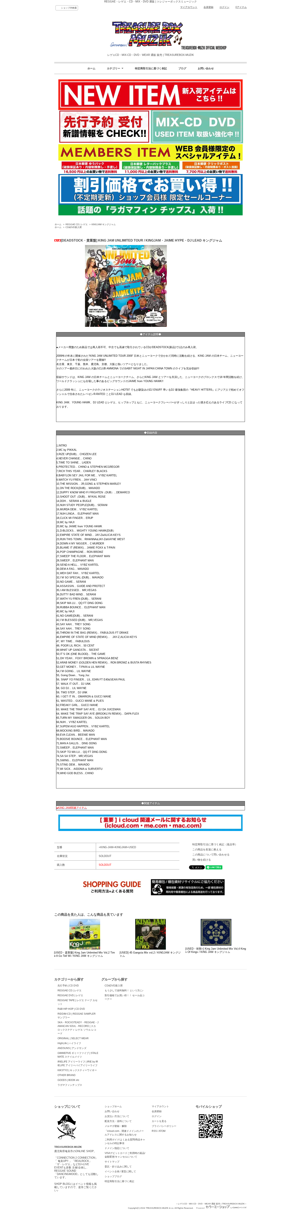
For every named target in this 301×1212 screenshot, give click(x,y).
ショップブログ (113, 1176)
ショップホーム (113, 1106)
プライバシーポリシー (164, 1126)
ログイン (224, 7)
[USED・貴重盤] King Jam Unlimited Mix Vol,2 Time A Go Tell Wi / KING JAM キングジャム (84, 954)
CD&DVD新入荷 (74, 227)
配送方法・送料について (118, 1121)
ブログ (182, 68)
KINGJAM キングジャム (104, 224)
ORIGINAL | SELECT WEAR (73, 1038)
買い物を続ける (201, 859)
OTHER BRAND (67, 1075)
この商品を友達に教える (207, 849)
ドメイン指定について (117, 1148)
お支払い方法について (117, 1116)
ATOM (162, 1131)
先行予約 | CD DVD (68, 985)
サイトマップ (112, 1161)
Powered (200, 1208)
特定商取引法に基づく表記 (151, 68)
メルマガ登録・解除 (116, 1126)
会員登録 (208, 7)
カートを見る (159, 1121)
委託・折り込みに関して (118, 1166)
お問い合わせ (206, 68)
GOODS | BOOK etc (68, 1080)
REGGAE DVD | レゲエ (70, 995)
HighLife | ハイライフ (69, 1043)
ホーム (91, 68)
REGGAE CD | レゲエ (77, 224)
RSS (154, 1131)
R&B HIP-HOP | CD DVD (71, 1008)
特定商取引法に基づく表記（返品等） (215, 844)
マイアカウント (188, 7)
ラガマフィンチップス (70, 1085)
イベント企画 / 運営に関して (120, 1171)
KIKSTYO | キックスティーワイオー (77, 1070)
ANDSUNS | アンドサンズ (72, 1048)
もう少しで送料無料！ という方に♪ (124, 990)
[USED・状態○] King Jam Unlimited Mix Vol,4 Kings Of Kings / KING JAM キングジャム (215, 950)
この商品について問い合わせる (211, 854)
